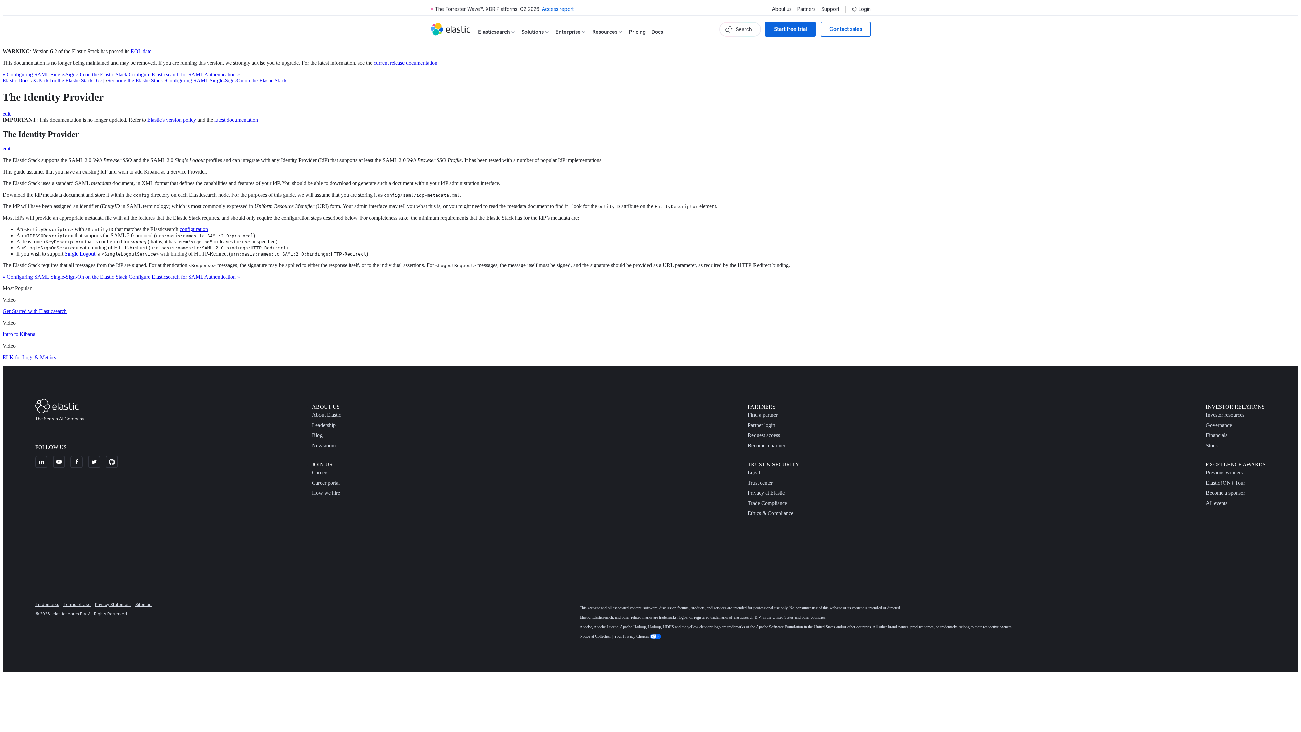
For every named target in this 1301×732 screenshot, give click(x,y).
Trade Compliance (767, 503)
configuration (194, 229)
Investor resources (1225, 415)
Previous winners (1224, 472)
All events (1216, 503)
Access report (558, 9)
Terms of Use (77, 604)
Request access (764, 435)
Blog (317, 435)
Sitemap (143, 604)
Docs (657, 31)
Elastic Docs (16, 80)
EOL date (141, 51)
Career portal (326, 483)
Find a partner (763, 415)
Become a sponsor (1225, 493)
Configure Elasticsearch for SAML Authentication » (184, 74)
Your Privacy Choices (632, 636)
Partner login (761, 425)
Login (865, 9)
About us (782, 9)
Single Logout (80, 254)
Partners (806, 9)
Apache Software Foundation (779, 627)
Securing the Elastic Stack (135, 80)
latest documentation (236, 120)
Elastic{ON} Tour (1225, 483)
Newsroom (324, 445)
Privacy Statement (113, 604)
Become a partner (766, 445)
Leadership (324, 425)
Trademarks (47, 604)
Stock (1212, 445)
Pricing (637, 31)
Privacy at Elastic (766, 493)
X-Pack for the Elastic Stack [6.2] (68, 80)
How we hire (326, 493)
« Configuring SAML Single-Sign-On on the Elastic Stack (65, 74)
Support (830, 9)
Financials (1216, 435)
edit (7, 114)
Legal (754, 472)
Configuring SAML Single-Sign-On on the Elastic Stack (226, 80)
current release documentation (405, 63)
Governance (1219, 425)
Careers (320, 472)
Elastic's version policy (171, 120)
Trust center (760, 483)
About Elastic (326, 415)
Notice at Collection (595, 636)
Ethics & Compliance (770, 513)
